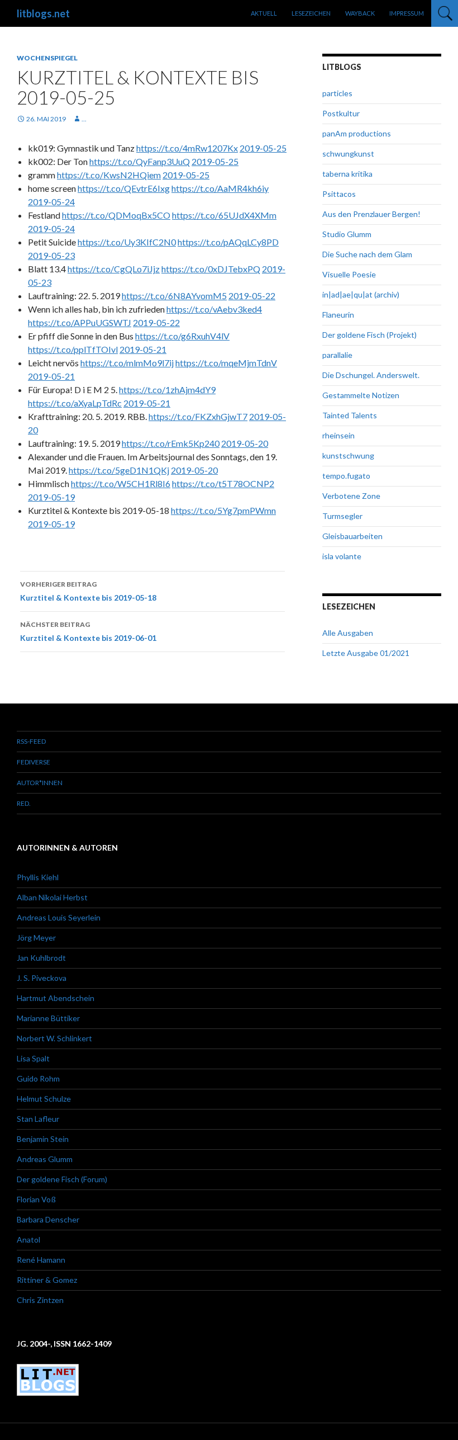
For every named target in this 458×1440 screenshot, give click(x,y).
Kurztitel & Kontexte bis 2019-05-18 (88, 591)
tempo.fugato (346, 475)
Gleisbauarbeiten (352, 536)
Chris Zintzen (40, 1300)
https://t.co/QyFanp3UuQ (139, 161)
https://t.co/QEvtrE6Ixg (124, 188)
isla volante (341, 556)
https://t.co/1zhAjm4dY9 (167, 389)
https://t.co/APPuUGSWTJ (79, 322)
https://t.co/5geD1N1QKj (119, 470)
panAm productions (356, 133)
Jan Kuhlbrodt (41, 957)
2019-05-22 (251, 295)
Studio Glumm (346, 234)
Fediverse (33, 762)
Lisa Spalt (33, 1058)
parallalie (337, 355)
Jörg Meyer (36, 937)
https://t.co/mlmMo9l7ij (127, 362)
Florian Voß (36, 1199)
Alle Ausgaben (347, 633)
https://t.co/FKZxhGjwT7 (198, 416)
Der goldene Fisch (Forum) (62, 1179)
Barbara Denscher (48, 1219)
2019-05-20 (244, 443)
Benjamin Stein (43, 1139)
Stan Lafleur (38, 1118)
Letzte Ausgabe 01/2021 (365, 653)
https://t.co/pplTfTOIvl (73, 349)
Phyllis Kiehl (38, 877)
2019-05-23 (51, 255)
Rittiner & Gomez (47, 1280)
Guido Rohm (38, 1078)
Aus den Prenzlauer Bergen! (371, 214)
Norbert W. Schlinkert (54, 1038)
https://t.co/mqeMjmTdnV (226, 362)
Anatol (28, 1239)
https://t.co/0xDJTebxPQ (210, 268)
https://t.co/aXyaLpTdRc (75, 403)
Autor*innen (40, 782)
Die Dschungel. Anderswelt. (370, 375)
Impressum (406, 13)
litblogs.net (43, 13)
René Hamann (41, 1259)
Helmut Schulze (44, 1098)
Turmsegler (342, 516)
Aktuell (264, 13)
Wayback (360, 13)
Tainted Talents (349, 415)
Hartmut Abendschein (55, 998)
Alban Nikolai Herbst (52, 897)
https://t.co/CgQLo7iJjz (114, 268)
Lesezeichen (311, 13)
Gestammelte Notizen (360, 395)
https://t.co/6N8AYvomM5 (174, 295)
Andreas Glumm (45, 1159)
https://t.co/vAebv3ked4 (214, 309)
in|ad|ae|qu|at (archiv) (360, 294)
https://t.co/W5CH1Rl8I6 (120, 483)
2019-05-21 (143, 349)
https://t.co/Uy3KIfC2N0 (127, 242)
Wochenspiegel (47, 58)
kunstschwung (348, 455)
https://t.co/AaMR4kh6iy (220, 188)
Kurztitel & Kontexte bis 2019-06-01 (88, 631)
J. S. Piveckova (41, 978)
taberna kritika (347, 173)
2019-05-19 (51, 497)
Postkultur (341, 113)
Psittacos (339, 194)
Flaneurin (338, 314)
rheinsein (338, 435)
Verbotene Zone (351, 496)
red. (24, 803)
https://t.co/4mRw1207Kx (187, 148)
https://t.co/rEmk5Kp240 (171, 443)
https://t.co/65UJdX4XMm (224, 215)
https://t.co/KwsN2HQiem (109, 174)
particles (337, 93)
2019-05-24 (51, 201)
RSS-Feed (31, 741)
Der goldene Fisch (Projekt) (369, 334)
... (84, 119)
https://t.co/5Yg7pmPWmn (223, 510)
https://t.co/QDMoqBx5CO (116, 215)
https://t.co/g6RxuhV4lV (182, 336)
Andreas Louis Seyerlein (59, 917)
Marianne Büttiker (48, 1018)
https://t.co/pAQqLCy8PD (228, 242)
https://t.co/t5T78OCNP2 (223, 483)
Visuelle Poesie (349, 274)
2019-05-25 (263, 148)
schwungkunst (348, 153)
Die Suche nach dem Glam (367, 254)
